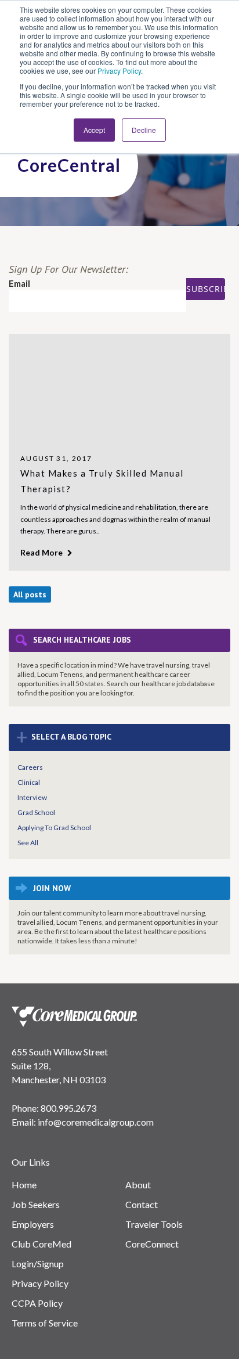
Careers (30, 767)
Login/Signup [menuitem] (38, 1263)
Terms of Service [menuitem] (45, 1322)
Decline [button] (144, 130)
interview (32, 797)
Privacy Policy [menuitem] (40, 1283)
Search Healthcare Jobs (82, 640)
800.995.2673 (68, 1107)
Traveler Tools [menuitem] (154, 1224)
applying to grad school (54, 827)
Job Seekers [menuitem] (36, 1204)
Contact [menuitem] (141, 1204)
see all (27, 842)
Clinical (28, 782)
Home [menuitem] (24, 1184)
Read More (42, 552)
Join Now (52, 888)
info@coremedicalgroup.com (96, 1121)
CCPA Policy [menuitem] (37, 1302)
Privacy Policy (119, 70)
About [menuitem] (138, 1184)
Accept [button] (94, 130)
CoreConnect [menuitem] (152, 1243)
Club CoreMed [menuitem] (41, 1243)
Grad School (36, 812)
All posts (29, 594)
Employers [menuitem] (33, 1224)
